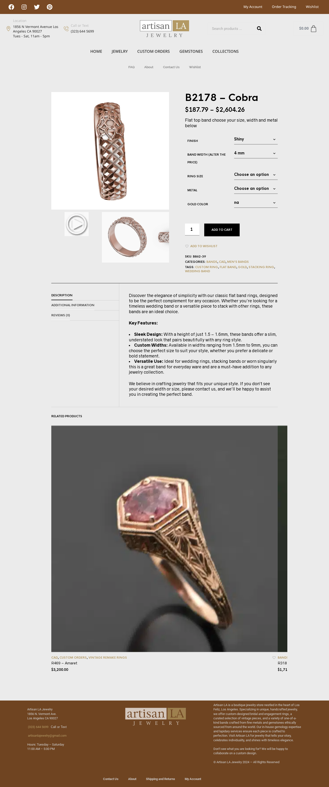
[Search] (259, 28)
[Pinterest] (49, 7)
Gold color (197, 204)
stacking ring (261, 267)
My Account (252, 6)
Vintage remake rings (107, 658)
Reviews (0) (60, 315)
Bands (211, 262)
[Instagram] (24, 7)
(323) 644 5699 (37, 727)
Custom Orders (153, 51)
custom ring (206, 267)
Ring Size (195, 176)
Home (96, 51)
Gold (242, 267)
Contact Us (171, 67)
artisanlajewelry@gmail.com (46, 735)
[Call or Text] (66, 29)
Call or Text (80, 25)
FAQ (131, 67)
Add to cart (221, 230)
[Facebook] (11, 7)
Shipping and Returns (160, 779)
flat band (228, 267)
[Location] (8, 29)
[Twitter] (37, 7)
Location (19, 20)
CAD (222, 262)
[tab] (85, 296)
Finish (192, 141)
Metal (192, 190)
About (148, 67)
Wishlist (312, 6)
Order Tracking (284, 6)
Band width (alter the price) (206, 158)
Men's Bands (238, 262)
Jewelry (120, 51)
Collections (225, 51)
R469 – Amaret (64, 663)
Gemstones (191, 51)
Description (61, 295)
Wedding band (197, 271)
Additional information (72, 305)
